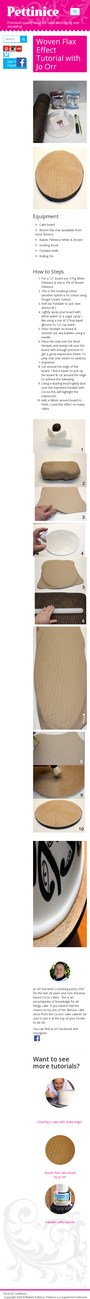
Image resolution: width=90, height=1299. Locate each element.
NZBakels (28, 1297)
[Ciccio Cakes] (37, 1038)
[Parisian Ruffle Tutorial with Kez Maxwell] (60, 1199)
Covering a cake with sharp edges (60, 1122)
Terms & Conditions (15, 1293)
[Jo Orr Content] (60, 972)
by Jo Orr (60, 1177)
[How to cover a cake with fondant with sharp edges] (60, 1093)
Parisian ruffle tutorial (60, 1222)
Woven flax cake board (60, 1173)
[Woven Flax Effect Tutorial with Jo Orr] (60, 1150)
